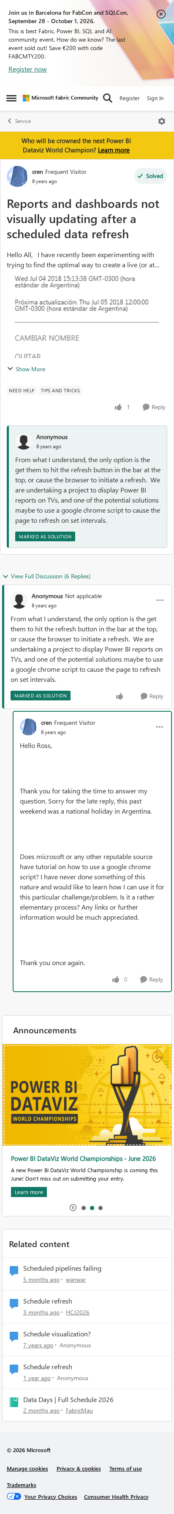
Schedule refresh (47, 1301)
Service (23, 121)
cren (37, 172)
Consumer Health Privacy (116, 1496)
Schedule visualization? (57, 1334)
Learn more (114, 150)
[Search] (108, 98)
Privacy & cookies (79, 1468)
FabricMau (79, 1410)
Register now (27, 68)
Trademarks (21, 1484)
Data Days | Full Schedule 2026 (68, 1399)
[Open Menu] (162, 121)
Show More (30, 369)
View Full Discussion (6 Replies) (50, 576)
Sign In (155, 97)
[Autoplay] (73, 1207)
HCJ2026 (78, 1312)
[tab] (83, 1207)
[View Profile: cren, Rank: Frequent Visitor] (17, 176)
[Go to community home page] (60, 98)
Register (130, 97)
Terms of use (125, 1468)
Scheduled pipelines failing (62, 1268)
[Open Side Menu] (11, 98)
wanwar (76, 1279)
